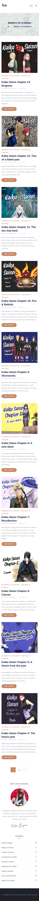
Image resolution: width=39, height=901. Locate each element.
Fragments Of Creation (11, 76)
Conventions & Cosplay (9, 857)
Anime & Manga (7, 843)
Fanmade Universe (8, 862)
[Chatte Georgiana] (4, 5)
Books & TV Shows (8, 848)
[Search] (36, 5)
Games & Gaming (7, 871)
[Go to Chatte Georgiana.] (8, 27)
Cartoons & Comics (8, 852)
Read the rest (9, 109)
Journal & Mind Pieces (9, 876)
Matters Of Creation (8, 880)
